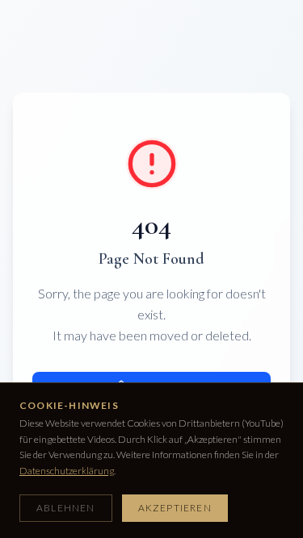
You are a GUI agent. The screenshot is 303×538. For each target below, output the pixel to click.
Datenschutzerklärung (66, 471)
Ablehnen (65, 508)
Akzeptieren (175, 508)
